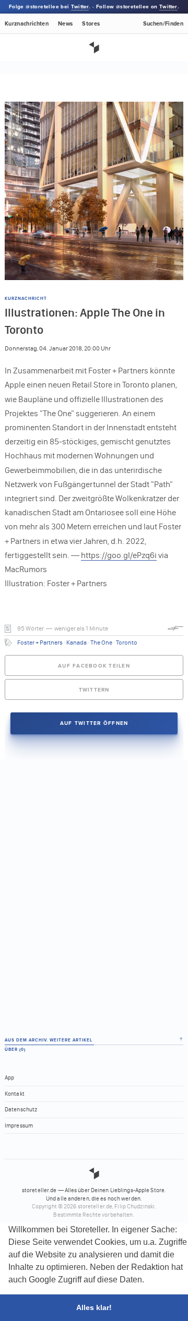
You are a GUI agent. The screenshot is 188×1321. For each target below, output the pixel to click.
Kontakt (15, 1093)
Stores (91, 23)
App (9, 1077)
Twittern (94, 690)
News (65, 23)
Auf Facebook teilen (94, 666)
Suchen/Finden (163, 23)
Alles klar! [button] (94, 1307)
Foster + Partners (40, 642)
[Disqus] (94, 889)
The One (101, 642)
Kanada (76, 642)
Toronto (126, 642)
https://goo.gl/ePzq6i (119, 555)
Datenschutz (21, 1109)
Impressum (19, 1125)
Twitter (80, 7)
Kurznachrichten (27, 23)
